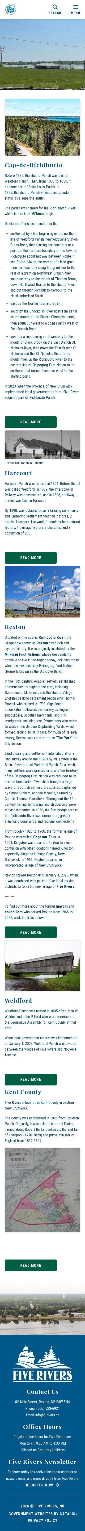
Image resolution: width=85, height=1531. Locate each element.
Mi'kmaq (38, 214)
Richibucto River (63, 208)
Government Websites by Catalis (41, 1514)
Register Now (39, 1485)
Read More (30, 422)
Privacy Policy (42, 1520)
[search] (55, 9)
